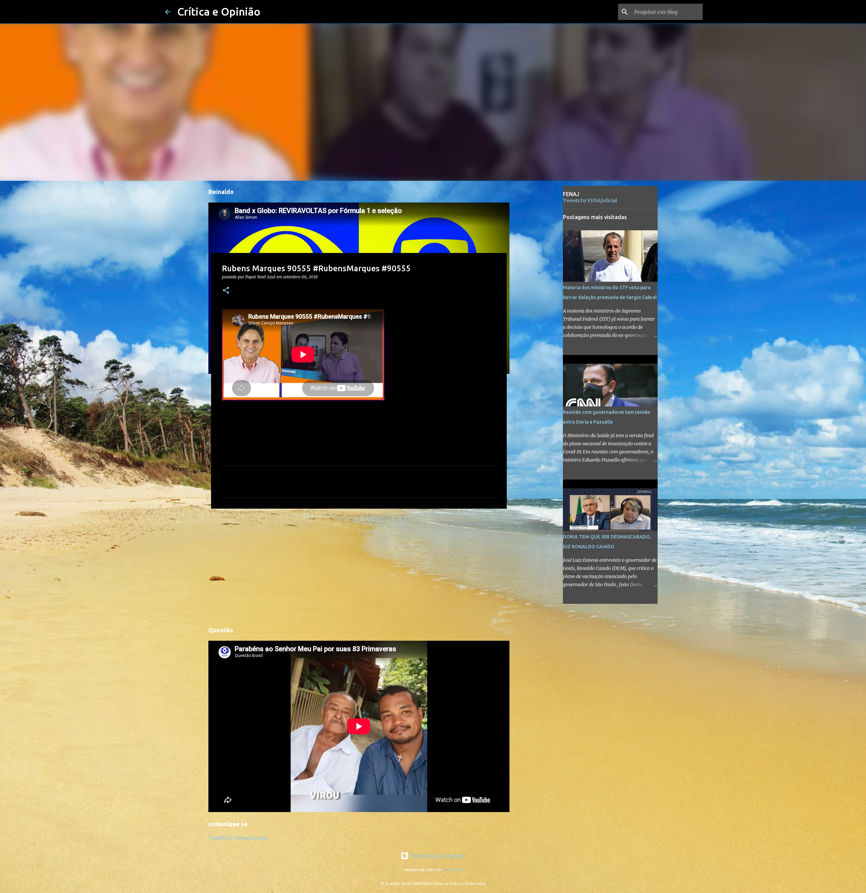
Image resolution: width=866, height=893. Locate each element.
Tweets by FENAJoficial (590, 200)
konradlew (452, 870)
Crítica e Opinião (218, 11)
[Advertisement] (358, 566)
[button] (226, 290)
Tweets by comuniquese (237, 838)
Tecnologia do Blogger (437, 856)
